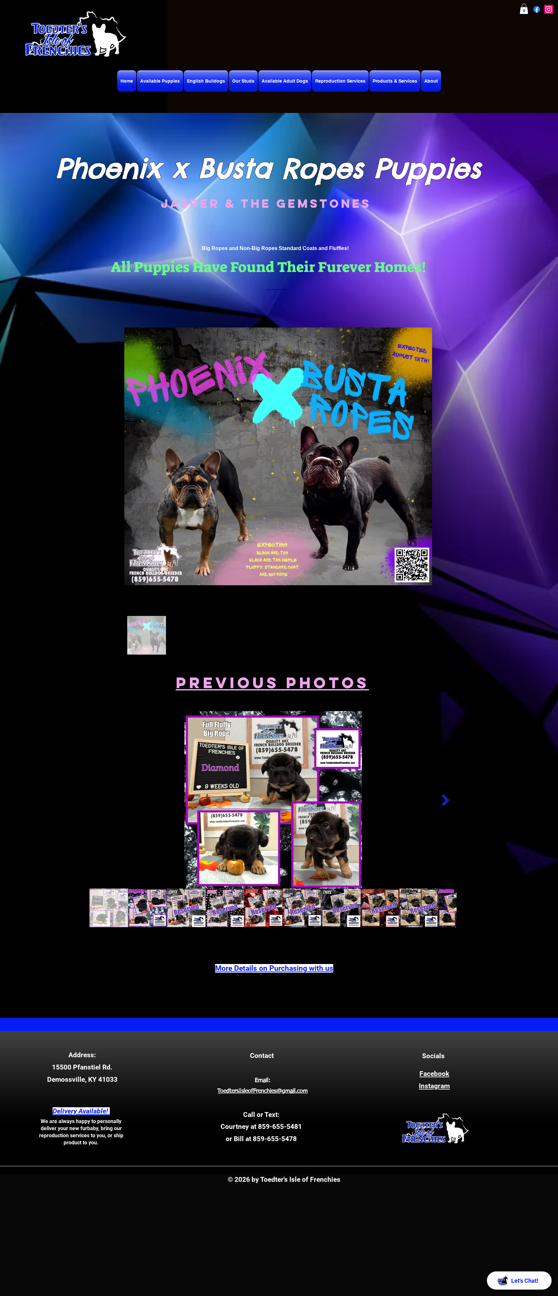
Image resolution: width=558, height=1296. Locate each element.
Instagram (434, 1086)
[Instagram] (548, 9)
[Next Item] (445, 799)
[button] (524, 9)
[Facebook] (536, 9)
